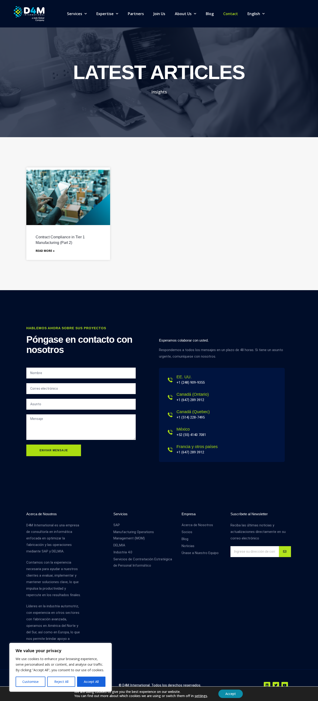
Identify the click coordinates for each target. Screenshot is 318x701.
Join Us (159, 13)
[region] (60, 667)
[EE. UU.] (170, 380)
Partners (136, 13)
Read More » (45, 251)
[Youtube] (284, 685)
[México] (170, 432)
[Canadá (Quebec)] (170, 415)
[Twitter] (276, 685)
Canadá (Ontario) (192, 394)
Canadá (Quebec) (193, 411)
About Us (183, 13)
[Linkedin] (267, 685)
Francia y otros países (197, 446)
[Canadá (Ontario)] (170, 397)
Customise (30, 681)
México (183, 429)
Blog (210, 13)
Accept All (91, 681)
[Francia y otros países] (170, 449)
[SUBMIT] (285, 551)
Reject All (61, 681)
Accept (230, 693)
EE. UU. (184, 377)
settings (201, 696)
